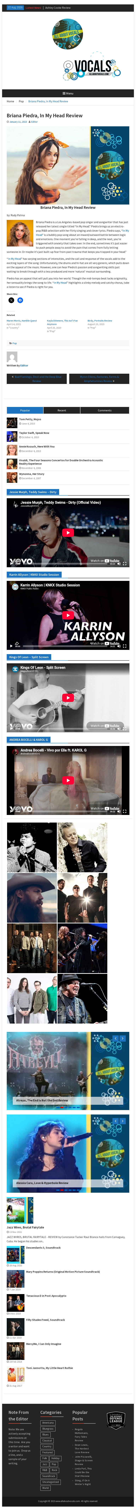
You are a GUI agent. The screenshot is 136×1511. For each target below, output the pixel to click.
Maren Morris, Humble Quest (22, 320)
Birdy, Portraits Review (100, 320)
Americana (48, 1422)
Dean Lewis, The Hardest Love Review (82, 1448)
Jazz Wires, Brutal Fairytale (25, 1227)
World (45, 1488)
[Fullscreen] (124, 563)
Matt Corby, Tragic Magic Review (64, 7)
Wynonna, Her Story (31, 474)
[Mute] (119, 563)
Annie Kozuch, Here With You (37, 446)
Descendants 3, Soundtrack (43, 1247)
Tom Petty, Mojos (30, 419)
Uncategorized (50, 1482)
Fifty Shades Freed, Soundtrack (45, 1320)
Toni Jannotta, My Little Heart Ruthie (49, 1368)
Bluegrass (47, 1428)
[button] (32, 847)
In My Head (14, 258)
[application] (68, 532)
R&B (44, 1470)
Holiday (55, 1458)
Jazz (44, 1464)
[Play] (11, 563)
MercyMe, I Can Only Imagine (43, 1344)
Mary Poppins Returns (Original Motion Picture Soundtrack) (63, 1271)
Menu (69, 93)
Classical (47, 1440)
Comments (105, 410)
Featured (47, 1452)
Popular (25, 410)
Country (46, 1446)
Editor (34, 121)
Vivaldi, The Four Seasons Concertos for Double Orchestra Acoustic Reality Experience (61, 462)
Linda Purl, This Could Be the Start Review (83, 1472)
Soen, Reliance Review (31, 1100)
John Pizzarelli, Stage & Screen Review (84, 1460)
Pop (15, 343)
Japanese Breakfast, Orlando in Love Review (46, 1183)
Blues (45, 1434)
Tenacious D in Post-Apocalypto (46, 1295)
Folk (44, 1458)
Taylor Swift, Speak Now (34, 433)
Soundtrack (48, 1476)
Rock (54, 1470)
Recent (62, 410)
